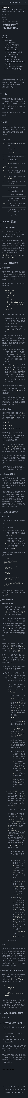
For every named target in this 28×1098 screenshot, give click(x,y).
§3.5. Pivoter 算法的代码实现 (12, 69)
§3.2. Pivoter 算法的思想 (11, 45)
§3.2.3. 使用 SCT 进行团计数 (13, 52)
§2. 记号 (4, 38)
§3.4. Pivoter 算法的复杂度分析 (13, 66)
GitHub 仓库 (9, 1042)
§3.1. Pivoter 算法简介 (10, 42)
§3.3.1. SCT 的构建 (10, 57)
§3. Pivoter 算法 (7, 40)
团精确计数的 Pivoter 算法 (10, 9)
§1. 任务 (4, 35)
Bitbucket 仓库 (9, 1036)
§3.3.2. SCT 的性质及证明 (12, 59)
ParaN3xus (5, 12)
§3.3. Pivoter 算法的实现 (11, 54)
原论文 (4, 236)
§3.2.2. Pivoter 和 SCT (11, 50)
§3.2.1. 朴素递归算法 (11, 47)
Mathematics (15, 21)
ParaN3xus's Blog (14, 2)
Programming (6, 21)
